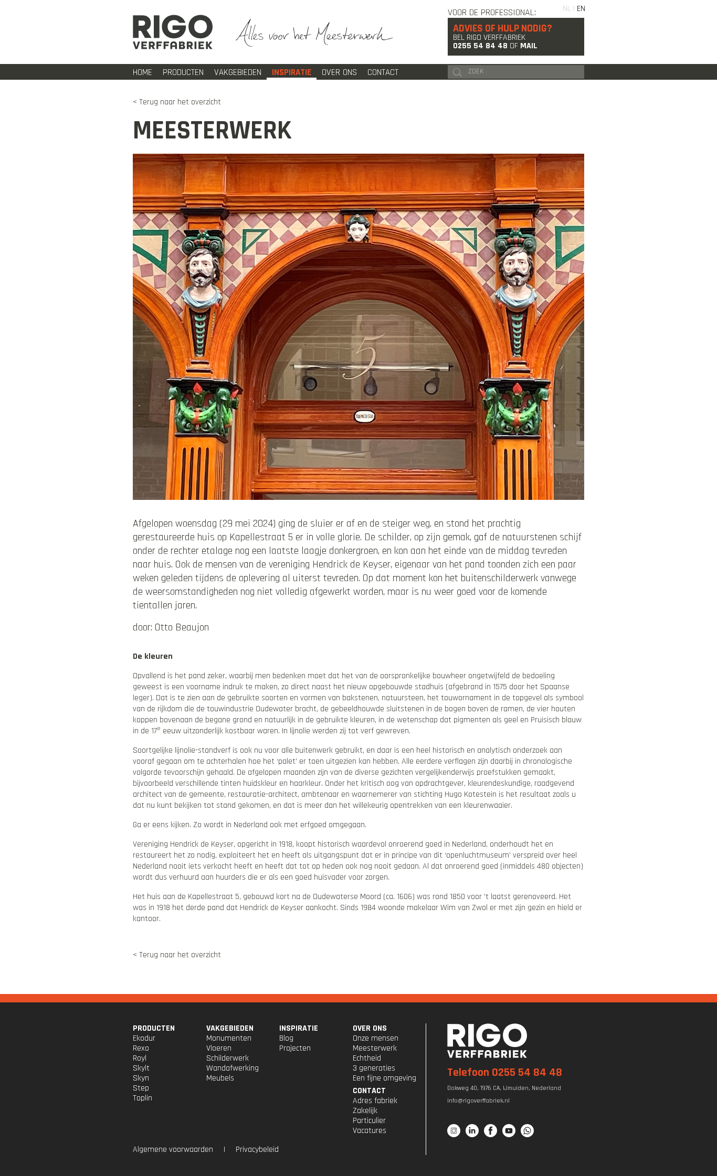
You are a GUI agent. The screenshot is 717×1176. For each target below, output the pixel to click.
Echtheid (367, 1058)
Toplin (142, 1098)
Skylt (141, 1068)
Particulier (369, 1120)
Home (142, 72)
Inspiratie (291, 72)
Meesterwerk (375, 1048)
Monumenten (228, 1038)
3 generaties (374, 1068)
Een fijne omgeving (384, 1078)
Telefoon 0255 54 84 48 (504, 1072)
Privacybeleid (257, 1149)
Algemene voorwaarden (173, 1149)
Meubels (220, 1078)
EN (581, 8)
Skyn (141, 1078)
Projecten (295, 1048)
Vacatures (369, 1130)
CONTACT (369, 1090)
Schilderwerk (227, 1058)
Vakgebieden (237, 72)
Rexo (141, 1048)
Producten (183, 72)
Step (141, 1088)
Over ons (339, 72)
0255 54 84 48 (480, 45)
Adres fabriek (375, 1100)
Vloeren (218, 1048)
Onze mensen (375, 1038)
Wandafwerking (232, 1068)
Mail (528, 45)
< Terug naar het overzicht (177, 102)
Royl (139, 1058)
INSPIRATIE (298, 1028)
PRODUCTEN (154, 1028)
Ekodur (144, 1038)
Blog (286, 1038)
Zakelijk (365, 1110)
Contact (382, 72)
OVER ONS (370, 1028)
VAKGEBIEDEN (230, 1028)
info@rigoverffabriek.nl (478, 1101)
